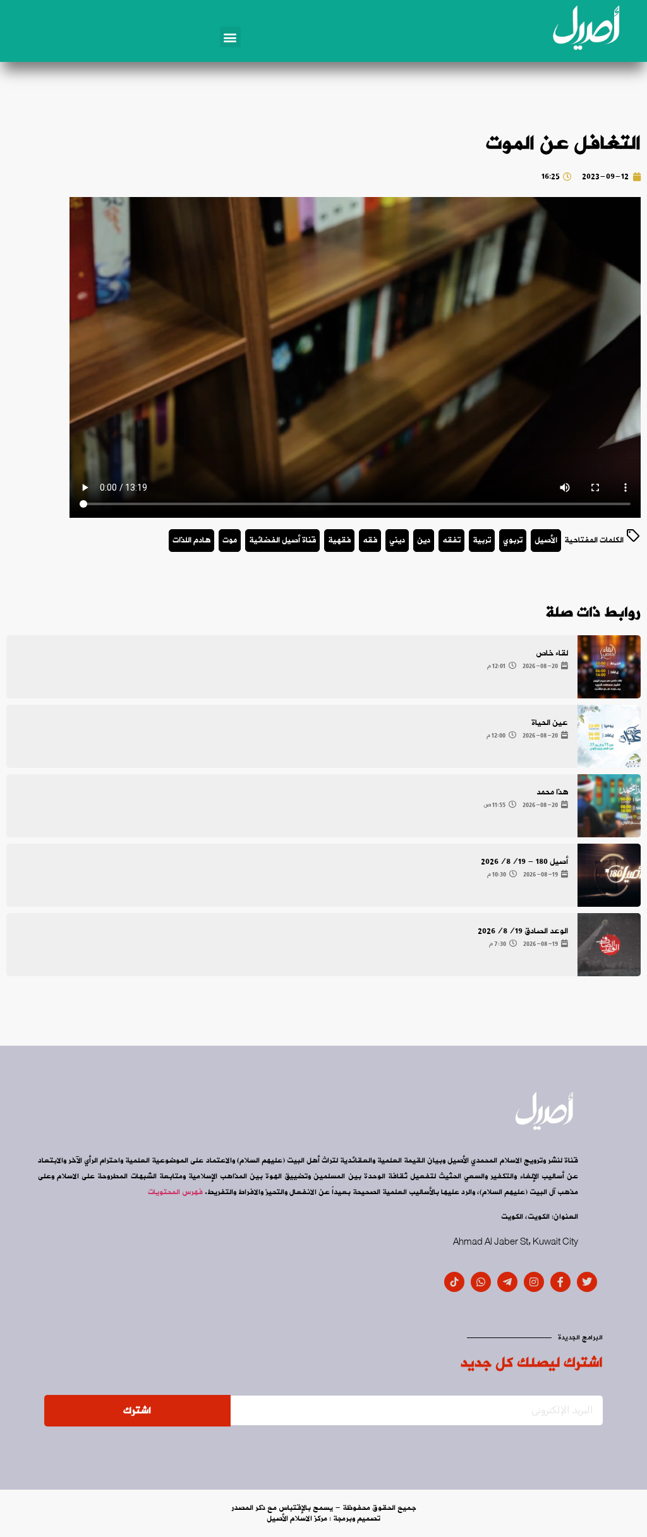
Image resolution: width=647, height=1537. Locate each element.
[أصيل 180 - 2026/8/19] (609, 875)
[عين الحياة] (609, 736)
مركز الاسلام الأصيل (297, 1518)
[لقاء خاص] (609, 666)
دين (423, 540)
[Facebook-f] (560, 1282)
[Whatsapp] (481, 1282)
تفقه (451, 540)
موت (229, 540)
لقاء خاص (552, 653)
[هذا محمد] (609, 805)
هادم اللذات (191, 540)
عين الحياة (549, 723)
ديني (397, 540)
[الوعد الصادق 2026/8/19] (609, 944)
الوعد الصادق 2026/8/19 (523, 931)
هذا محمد (552, 792)
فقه (370, 540)
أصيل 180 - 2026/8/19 (524, 862)
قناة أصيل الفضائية (282, 540)
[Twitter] (587, 1282)
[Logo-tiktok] (454, 1282)
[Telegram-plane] (507, 1282)
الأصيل (546, 540)
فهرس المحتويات (175, 1192)
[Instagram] (534, 1282)
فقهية (339, 540)
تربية (482, 540)
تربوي (513, 540)
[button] (230, 37)
